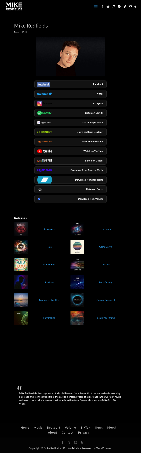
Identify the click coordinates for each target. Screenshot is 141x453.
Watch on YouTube (93, 151)
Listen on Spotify (94, 112)
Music (38, 427)
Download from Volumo (90, 198)
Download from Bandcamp (89, 179)
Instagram (98, 103)
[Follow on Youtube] (130, 6)
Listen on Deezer (94, 160)
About (52, 432)
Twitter (99, 93)
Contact (68, 432)
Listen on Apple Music (92, 122)
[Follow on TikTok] (125, 6)
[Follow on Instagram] (108, 6)
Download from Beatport (90, 132)
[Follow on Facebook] (102, 6)
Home (25, 427)
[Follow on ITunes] (113, 6)
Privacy (83, 432)
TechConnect (104, 448)
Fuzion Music (71, 448)
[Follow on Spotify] (119, 6)
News (99, 427)
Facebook (98, 84)
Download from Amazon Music (86, 170)
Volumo (70, 427)
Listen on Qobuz (95, 189)
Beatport (53, 427)
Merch (112, 427)
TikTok (85, 427)
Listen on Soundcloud (92, 141)
